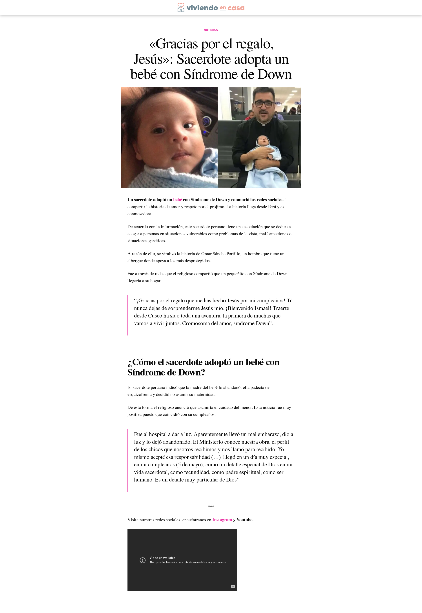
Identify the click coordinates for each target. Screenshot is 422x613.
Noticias (211, 30)
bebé (177, 199)
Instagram (221, 519)
